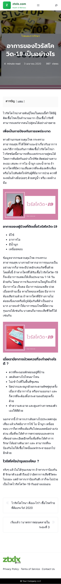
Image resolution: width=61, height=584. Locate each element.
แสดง (20, 101)
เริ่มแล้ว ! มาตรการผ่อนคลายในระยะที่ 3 (30, 525)
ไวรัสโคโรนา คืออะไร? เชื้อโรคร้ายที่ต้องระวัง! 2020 (33, 505)
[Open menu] (38, 5)
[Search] (54, 5)
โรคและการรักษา (30, 35)
